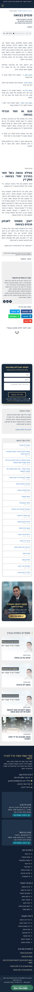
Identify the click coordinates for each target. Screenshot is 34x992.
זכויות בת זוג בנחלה (26, 953)
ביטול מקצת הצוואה (24, 490)
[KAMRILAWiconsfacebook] (10, 301)
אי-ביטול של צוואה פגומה (22, 547)
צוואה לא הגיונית (24, 445)
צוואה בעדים (28, 83)
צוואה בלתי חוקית (24, 528)
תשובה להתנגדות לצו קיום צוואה (19, 477)
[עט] (4, 301)
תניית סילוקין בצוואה (23, 522)
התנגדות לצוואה (22, 11)
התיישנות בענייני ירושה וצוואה (22, 970)
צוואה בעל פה (27, 90)
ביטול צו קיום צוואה (24, 572)
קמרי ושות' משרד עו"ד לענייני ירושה (18, 757)
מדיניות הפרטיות (11, 401)
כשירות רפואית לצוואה (23, 484)
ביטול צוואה (26, 553)
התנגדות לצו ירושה (24, 566)
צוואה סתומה (26, 496)
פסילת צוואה (26, 560)
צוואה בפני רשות (26, 103)
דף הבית (30, 11)
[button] (26, 311)
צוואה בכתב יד (27, 75)
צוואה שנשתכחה (24, 503)
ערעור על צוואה (25, 541)
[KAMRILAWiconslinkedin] (7, 301)
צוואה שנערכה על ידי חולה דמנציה (21, 966)
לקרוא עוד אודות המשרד (23, 429)
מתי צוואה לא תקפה (23, 515)
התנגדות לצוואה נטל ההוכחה (20, 509)
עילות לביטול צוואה (24, 534)
